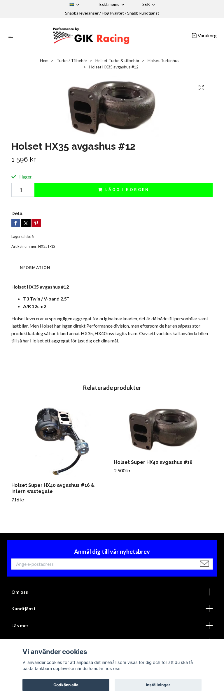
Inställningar (158, 685)
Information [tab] (34, 267)
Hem (44, 60)
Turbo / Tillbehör (72, 60)
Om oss (19, 592)
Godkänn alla (65, 685)
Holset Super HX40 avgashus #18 (153, 462)
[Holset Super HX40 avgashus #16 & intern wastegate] (60, 441)
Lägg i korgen (127, 189)
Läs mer (20, 625)
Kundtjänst (23, 608)
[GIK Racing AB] (103, 35)
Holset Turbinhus (163, 60)
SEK (146, 4)
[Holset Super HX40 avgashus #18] (163, 430)
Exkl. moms (109, 4)
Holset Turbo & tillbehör (117, 60)
